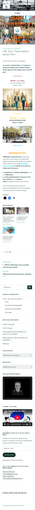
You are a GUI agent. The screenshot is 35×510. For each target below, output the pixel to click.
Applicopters (21, 4)
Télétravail (6, 344)
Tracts (7, 302)
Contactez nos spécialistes (13, 309)
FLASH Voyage (7, 328)
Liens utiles (8, 312)
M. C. (19, 48)
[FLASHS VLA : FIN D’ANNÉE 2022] (23, 210)
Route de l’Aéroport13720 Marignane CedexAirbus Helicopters (10, 474)
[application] (17, 417)
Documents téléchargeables (13, 305)
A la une (8, 252)
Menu (18, 13)
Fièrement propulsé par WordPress (13, 505)
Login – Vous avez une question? (13, 299)
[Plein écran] (30, 424)
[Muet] (27, 424)
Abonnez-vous (9, 455)
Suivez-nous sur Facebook (15, 493)
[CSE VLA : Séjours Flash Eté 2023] (9, 230)
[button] (13, 393)
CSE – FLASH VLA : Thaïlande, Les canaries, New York (8, 218)
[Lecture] (5, 424)
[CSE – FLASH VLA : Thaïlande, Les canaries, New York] (9, 210)
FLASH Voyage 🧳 (8, 324)
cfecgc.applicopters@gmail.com (12, 478)
